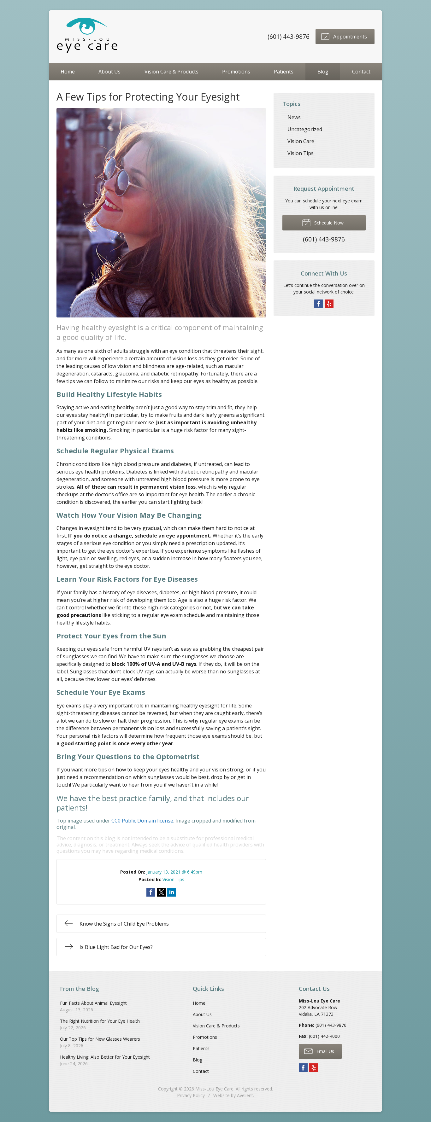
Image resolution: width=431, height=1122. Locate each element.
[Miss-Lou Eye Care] (88, 36)
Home (68, 71)
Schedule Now (328, 223)
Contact (361, 71)
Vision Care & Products (171, 71)
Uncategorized (304, 129)
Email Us (324, 1051)
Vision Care (300, 141)
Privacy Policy (191, 1095)
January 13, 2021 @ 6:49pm (174, 872)
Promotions (236, 71)
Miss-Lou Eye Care (214, 1089)
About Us (109, 71)
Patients (283, 71)
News (294, 117)
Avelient (245, 1095)
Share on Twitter (161, 892)
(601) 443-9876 (289, 36)
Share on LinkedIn (171, 892)
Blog (322, 71)
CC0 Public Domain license (142, 820)
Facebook (318, 303)
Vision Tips (173, 879)
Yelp (329, 303)
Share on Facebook (150, 892)
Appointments (349, 36)
